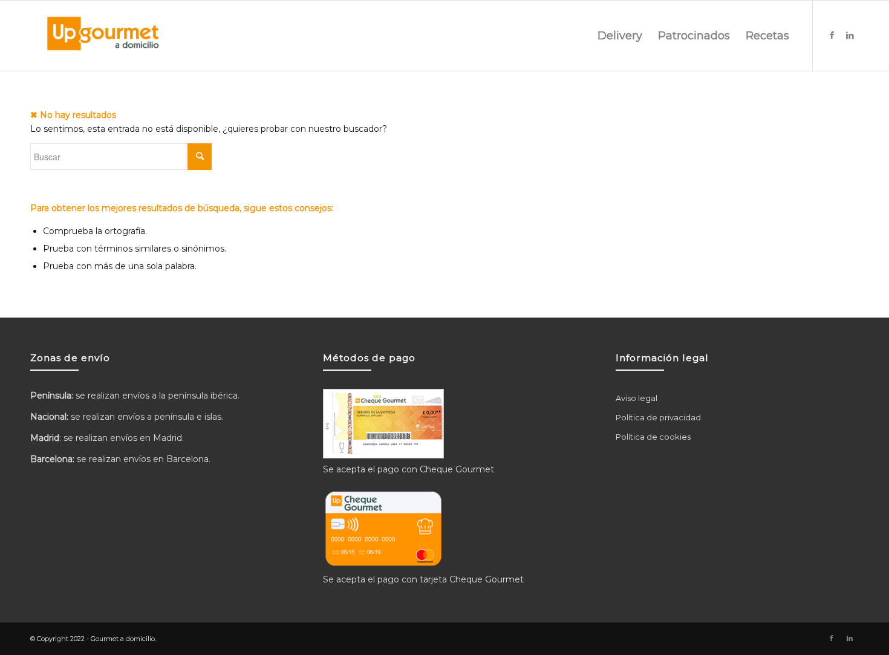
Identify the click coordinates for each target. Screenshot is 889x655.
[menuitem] (620, 36)
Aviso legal (636, 398)
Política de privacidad (658, 417)
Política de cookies (653, 437)
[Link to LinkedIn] (850, 35)
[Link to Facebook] (831, 35)
